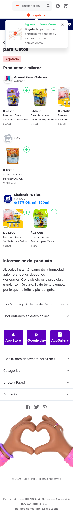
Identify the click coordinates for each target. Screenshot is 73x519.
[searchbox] (32, 6)
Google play (36, 340)
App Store (13, 340)
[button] (36, 15)
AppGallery (60, 340)
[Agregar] (26, 90)
